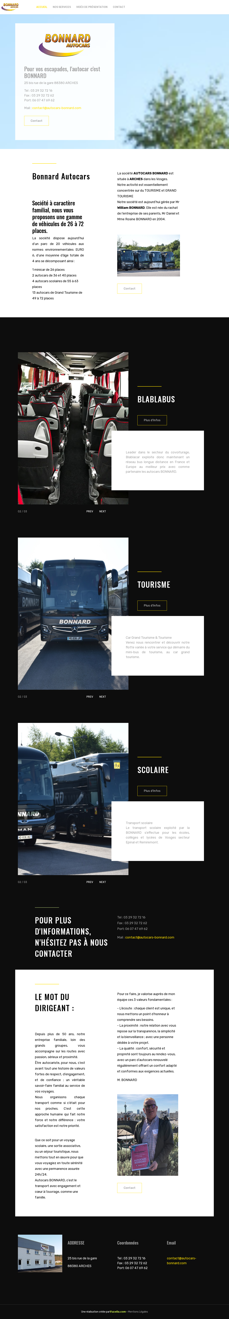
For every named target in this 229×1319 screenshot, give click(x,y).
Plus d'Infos (152, 420)
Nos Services (62, 7)
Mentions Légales (138, 1311)
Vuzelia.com (118, 1311)
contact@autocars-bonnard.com (56, 108)
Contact (119, 7)
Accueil (41, 7)
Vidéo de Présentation (92, 7)
